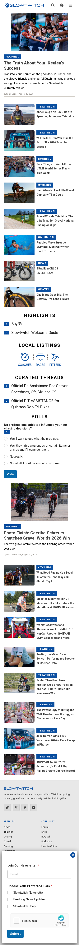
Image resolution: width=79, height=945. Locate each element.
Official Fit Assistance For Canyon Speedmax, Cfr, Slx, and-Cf (39, 389)
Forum (45, 827)
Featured (12, 56)
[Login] (62, 5)
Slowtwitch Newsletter (28, 892)
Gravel (44, 289)
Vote (10, 474)
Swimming (46, 237)
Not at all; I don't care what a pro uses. (35, 463)
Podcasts (46, 841)
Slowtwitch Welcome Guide (34, 332)
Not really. (16, 456)
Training (45, 649)
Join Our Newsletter (23, 865)
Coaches (25, 365)
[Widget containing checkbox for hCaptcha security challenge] (39, 920)
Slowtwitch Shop (24, 906)
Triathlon (46, 106)
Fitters (55, 365)
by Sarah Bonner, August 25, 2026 (18, 94)
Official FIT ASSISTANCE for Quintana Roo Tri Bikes (35, 404)
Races (40, 365)
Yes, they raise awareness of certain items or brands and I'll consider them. (40, 447)
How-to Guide (49, 846)
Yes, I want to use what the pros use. (34, 438)
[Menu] (70, 5)
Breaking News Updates (29, 899)
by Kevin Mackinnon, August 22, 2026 (20, 555)
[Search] (53, 5)
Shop (44, 831)
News (42, 263)
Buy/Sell (18, 323)
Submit (15, 934)
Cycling (44, 185)
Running (45, 159)
